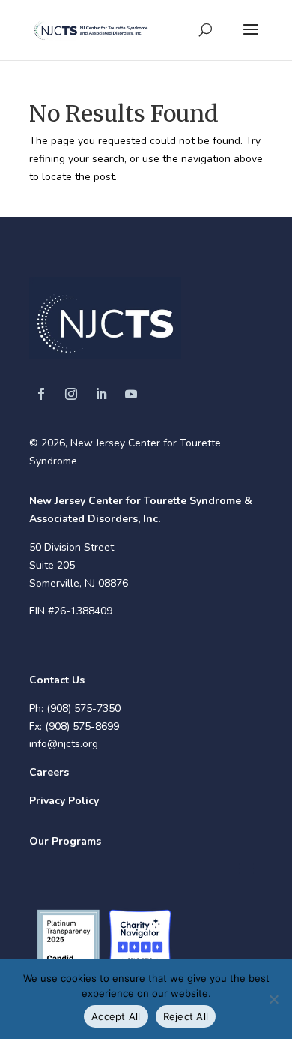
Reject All (186, 1016)
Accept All (116, 1016)
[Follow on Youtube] (131, 394)
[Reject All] (273, 999)
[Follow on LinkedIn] (101, 394)
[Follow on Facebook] (41, 394)
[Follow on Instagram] (71, 394)
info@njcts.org (63, 744)
